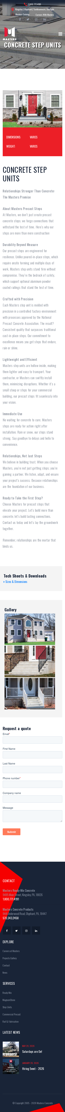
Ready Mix (7, 992)
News (4, 972)
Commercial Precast (11, 1014)
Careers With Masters (45, 14)
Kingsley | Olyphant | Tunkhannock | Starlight (34, 9)
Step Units (7, 1007)
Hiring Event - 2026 (33, 1068)
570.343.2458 (11, 918)
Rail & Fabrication (10, 1021)
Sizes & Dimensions (16, 581)
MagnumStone (8, 1000)
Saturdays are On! (32, 1051)
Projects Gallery (9, 958)
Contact (6, 965)
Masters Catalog (22, 14)
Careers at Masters (11, 951)
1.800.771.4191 (34, 4)
